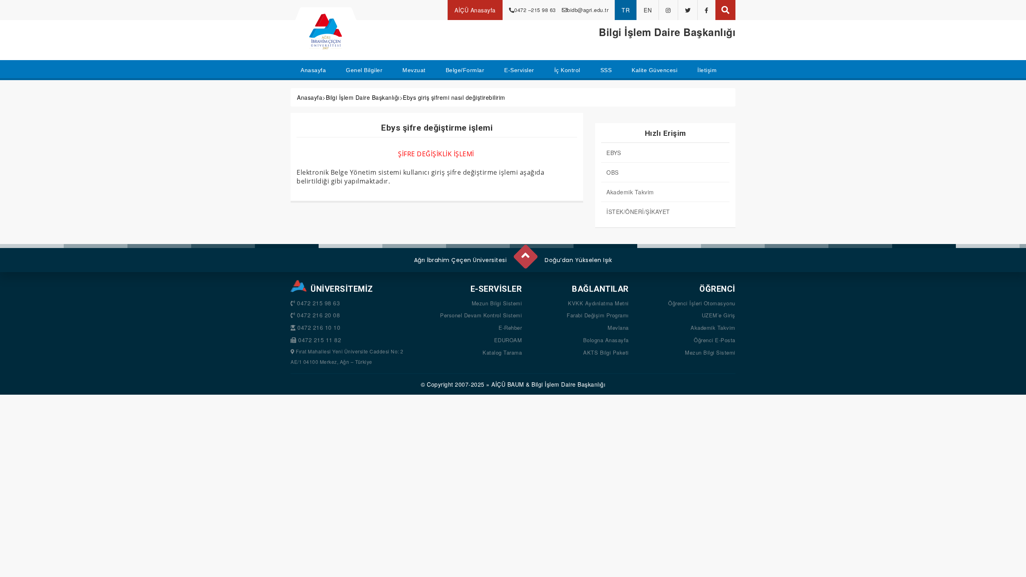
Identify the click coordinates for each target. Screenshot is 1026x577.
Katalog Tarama (502, 352)
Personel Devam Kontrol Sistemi (481, 315)
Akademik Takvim (630, 192)
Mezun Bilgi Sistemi (497, 303)
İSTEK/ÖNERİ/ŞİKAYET (638, 212)
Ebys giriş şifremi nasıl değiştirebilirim (454, 97)
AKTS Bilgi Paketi (606, 352)
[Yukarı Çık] (525, 253)
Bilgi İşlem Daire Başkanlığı (363, 97)
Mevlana (618, 327)
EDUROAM (508, 340)
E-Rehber (510, 327)
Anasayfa (309, 97)
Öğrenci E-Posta (714, 340)
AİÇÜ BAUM (507, 384)
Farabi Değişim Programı (598, 315)
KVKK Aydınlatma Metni (598, 303)
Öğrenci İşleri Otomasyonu (701, 303)
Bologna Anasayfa (606, 340)
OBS (612, 172)
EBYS (613, 153)
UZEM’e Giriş (718, 315)
